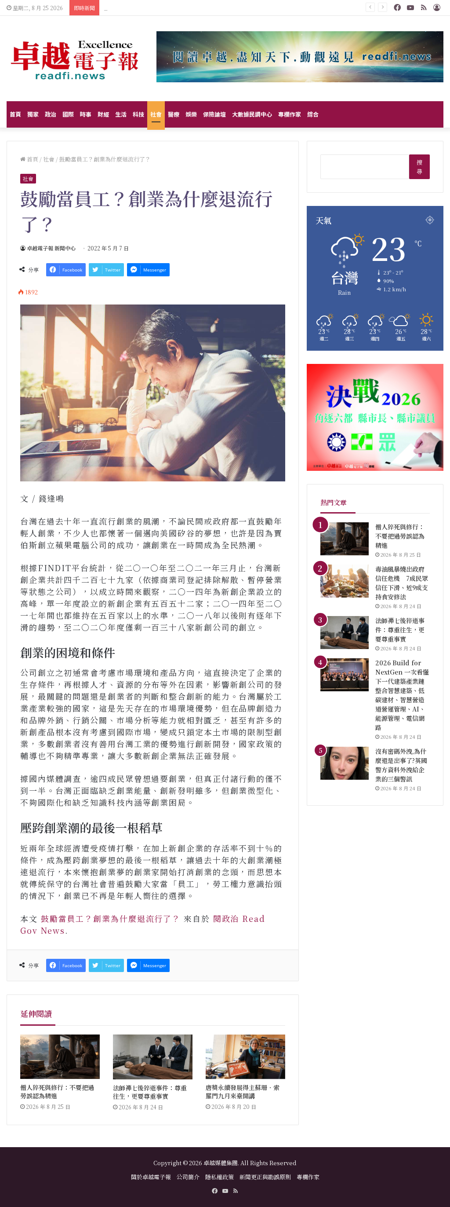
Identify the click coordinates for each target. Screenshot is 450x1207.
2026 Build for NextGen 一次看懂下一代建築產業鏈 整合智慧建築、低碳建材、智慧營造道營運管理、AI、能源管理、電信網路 (402, 695)
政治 (50, 114)
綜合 (313, 114)
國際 (68, 114)
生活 (121, 114)
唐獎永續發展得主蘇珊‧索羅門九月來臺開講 (242, 1091)
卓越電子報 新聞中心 (51, 248)
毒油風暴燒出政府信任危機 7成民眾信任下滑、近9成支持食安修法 (401, 583)
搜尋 (419, 167)
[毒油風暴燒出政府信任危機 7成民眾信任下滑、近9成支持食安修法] (344, 581)
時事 (85, 114)
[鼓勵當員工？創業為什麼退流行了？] (152, 393)
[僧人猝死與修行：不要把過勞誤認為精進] (60, 1057)
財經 (103, 114)
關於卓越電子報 (151, 1177)
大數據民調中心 (252, 114)
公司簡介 (188, 1177)
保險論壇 (214, 114)
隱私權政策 (219, 1177)
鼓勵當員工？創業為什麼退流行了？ (111, 918)
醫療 (173, 114)
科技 (138, 114)
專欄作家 (289, 114)
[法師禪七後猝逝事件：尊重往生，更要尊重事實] (152, 1057)
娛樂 (191, 114)
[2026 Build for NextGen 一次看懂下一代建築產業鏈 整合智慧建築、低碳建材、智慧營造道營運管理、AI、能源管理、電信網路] (344, 674)
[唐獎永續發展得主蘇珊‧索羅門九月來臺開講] (245, 1057)
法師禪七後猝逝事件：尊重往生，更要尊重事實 (172, 8)
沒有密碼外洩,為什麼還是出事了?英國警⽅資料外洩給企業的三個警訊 (401, 765)
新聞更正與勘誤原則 (265, 1177)
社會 (156, 114)
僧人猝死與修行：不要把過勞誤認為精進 (57, 1091)
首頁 (15, 114)
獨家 (33, 114)
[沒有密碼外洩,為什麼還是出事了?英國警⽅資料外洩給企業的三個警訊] (344, 763)
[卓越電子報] (75, 58)
